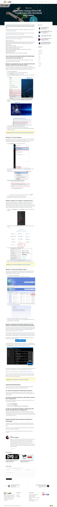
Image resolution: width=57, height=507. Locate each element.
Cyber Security (40, 50)
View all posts (13, 448)
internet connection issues (13, 34)
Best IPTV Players (31, 500)
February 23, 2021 (8, 462)
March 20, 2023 (27, 17)
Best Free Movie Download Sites (33, 499)
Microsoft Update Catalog (14, 275)
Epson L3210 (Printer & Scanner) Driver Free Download (46, 39)
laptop (39, 59)
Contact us (18, 495)
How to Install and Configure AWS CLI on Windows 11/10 (46, 32)
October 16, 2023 (22, 462)
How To (39, 57)
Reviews (39, 62)
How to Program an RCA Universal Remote (45, 28)
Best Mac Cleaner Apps (32, 495)
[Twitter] (44, 494)
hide (12, 40)
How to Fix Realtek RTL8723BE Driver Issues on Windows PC (20, 264)
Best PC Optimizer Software (33, 494)
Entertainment (40, 53)
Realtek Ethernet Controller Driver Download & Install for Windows (21, 132)
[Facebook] (42, 494)
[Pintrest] (45, 494)
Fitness (39, 54)
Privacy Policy (18, 496)
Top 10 (39, 66)
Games (39, 56)
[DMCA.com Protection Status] (51, 505)
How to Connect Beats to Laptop (46, 35)
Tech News (40, 63)
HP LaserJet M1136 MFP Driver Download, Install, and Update (46, 43)
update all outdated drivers (28, 371)
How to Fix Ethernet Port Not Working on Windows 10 (19, 379)
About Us (17, 494)
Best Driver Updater (32, 496)
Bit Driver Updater (20, 330)
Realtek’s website (14, 71)
